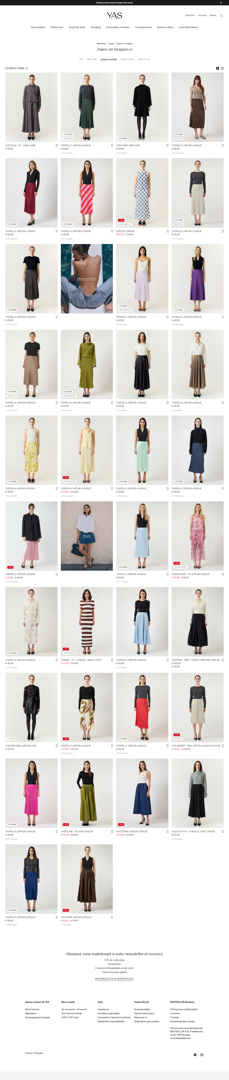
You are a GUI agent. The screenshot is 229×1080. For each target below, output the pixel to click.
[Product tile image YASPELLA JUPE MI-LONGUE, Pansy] (198, 278)
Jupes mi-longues (109, 59)
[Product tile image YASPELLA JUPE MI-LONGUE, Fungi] (31, 364)
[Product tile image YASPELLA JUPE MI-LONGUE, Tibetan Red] (31, 193)
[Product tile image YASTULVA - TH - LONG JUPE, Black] (31, 107)
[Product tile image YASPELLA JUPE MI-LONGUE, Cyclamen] (87, 193)
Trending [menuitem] (96, 27)
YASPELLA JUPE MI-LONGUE (76, 145)
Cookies (174, 1017)
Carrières (175, 1013)
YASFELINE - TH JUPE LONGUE (77, 831)
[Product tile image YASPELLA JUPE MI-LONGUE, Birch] (198, 193)
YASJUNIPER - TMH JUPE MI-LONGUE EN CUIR (196, 745)
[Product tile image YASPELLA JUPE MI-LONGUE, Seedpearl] (87, 707)
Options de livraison (144, 1013)
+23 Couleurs (67, 153)
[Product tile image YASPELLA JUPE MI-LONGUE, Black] (31, 278)
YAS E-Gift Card (70, 1017)
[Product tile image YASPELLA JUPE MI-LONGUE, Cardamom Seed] (87, 364)
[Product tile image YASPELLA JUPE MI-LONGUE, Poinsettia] (142, 707)
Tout (81, 59)
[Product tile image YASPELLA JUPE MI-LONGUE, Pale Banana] (31, 450)
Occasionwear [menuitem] (143, 27)
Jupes (111, 43)
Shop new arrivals (114, 3)
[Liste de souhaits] (222, 15)
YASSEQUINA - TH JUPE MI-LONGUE (191, 574)
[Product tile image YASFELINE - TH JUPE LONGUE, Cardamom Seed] (87, 793)
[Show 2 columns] (222, 68)
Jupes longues (127, 59)
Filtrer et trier (14, 68)
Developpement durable (37, 1017)
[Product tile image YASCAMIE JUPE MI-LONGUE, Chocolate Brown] (87, 879)
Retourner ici (140, 1017)
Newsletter (30, 1013)
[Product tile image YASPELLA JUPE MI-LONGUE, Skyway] (142, 536)
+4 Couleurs (121, 153)
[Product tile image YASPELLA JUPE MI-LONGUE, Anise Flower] (87, 450)
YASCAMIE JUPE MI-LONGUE (76, 917)
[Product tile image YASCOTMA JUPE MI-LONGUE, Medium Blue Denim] (142, 793)
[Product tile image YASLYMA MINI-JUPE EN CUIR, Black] (31, 707)
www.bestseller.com (180, 1038)
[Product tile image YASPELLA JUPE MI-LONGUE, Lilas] (31, 536)
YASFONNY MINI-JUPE (128, 145)
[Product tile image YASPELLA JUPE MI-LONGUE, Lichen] (142, 450)
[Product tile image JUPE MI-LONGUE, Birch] (142, 193)
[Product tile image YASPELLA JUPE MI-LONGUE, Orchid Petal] (142, 278)
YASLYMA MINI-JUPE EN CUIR (20, 745)
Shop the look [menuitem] (77, 27)
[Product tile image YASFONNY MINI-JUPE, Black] (142, 107)
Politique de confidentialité (183, 1009)
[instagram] (202, 1055)
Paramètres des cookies (182, 1021)
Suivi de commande (72, 1013)
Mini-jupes (92, 59)
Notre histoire (32, 1009)
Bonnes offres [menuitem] (165, 27)
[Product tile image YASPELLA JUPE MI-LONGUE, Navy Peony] (31, 879)
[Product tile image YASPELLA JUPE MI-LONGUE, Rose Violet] (31, 793)
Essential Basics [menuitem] (188, 27)
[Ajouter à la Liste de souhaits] (57, 146)
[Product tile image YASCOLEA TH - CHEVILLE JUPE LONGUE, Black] (198, 793)
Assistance (103, 1009)
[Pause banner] (221, 2)
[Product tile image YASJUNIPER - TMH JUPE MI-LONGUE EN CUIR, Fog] (198, 707)
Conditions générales (109, 1013)
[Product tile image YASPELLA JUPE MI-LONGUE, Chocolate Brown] (198, 107)
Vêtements (101, 43)
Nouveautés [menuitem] (38, 27)
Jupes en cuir (144, 59)
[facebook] (195, 1055)
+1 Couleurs (66, 925)
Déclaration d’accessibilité (111, 1021)
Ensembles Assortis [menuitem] (118, 27)
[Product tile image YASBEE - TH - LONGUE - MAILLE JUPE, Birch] (87, 621)
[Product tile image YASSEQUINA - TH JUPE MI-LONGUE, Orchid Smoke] (198, 536)
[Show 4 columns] (217, 68)
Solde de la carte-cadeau (146, 1021)
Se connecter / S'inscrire (74, 1009)
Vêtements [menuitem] (56, 27)
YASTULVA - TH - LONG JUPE (20, 145)
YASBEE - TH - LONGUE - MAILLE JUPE (81, 660)
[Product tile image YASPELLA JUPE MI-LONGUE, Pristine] (31, 621)
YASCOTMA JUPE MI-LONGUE (132, 831)
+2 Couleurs (121, 410)
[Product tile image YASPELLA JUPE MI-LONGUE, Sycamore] (87, 107)
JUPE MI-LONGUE (125, 231)
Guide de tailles (142, 1009)
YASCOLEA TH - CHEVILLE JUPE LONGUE (193, 831)
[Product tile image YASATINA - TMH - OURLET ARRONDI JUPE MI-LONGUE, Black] (198, 621)
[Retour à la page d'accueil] (114, 15)
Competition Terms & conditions (114, 1017)
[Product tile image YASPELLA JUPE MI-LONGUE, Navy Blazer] (198, 450)
